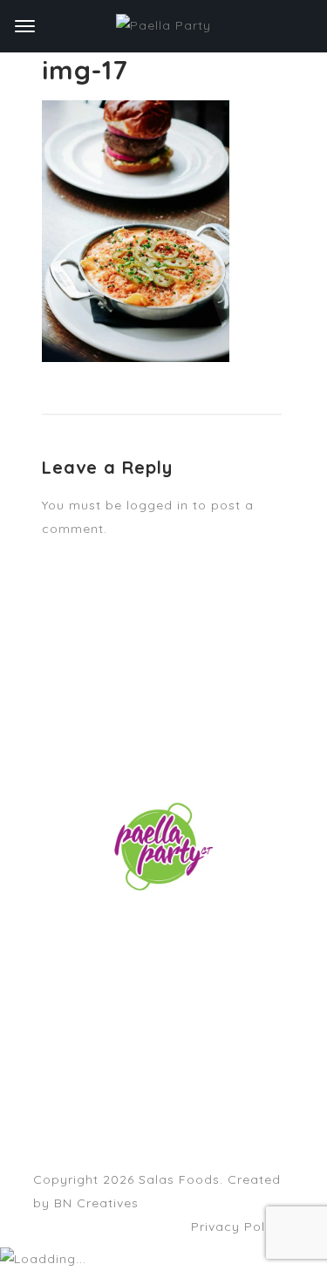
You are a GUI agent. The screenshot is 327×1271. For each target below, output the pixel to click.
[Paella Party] (163, 26)
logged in (157, 505)
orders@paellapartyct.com (192, 927)
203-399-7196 (164, 951)
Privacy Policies (243, 1226)
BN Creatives (96, 1203)
